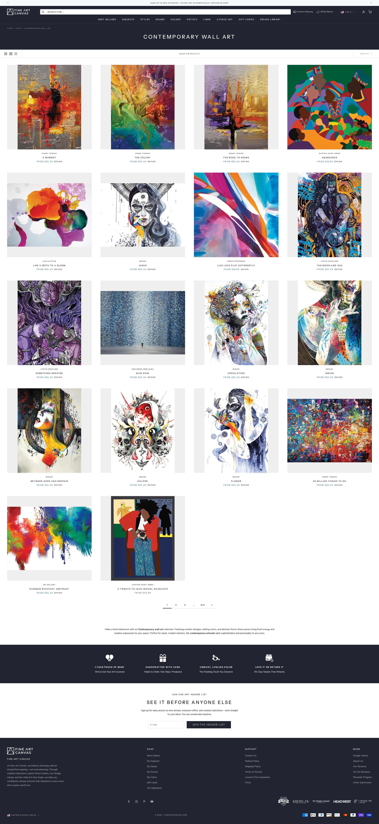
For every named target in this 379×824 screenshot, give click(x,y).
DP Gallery (49, 585)
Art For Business (361, 772)
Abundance (329, 157)
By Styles (152, 766)
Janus (143, 265)
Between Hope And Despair (49, 481)
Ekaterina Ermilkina (143, 369)
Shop (18, 28)
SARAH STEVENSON (236, 261)
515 (203, 605)
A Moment (49, 157)
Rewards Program (362, 777)
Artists (192, 19)
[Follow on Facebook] (128, 801)
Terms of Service (253, 772)
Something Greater (49, 373)
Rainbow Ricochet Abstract (49, 589)
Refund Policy (252, 761)
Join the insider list (209, 724)
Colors (176, 19)
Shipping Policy (253, 766)
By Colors (152, 777)
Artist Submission (362, 782)
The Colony (143, 157)
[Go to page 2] (211, 605)
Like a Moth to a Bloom (49, 265)
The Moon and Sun (329, 265)
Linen (207, 19)
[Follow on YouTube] (151, 801)
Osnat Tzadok (49, 153)
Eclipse (143, 481)
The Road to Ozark (236, 157)
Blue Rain (142, 373)
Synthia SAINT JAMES (329, 153)
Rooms (160, 19)
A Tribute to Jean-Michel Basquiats (143, 589)
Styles (145, 19)
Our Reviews (359, 766)
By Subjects (153, 761)
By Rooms (152, 772)
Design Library (270, 19)
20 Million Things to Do (329, 481)
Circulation (236, 373)
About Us (358, 761)
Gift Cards (246, 19)
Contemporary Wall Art (37, 28)
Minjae (142, 261)
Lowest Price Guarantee (257, 777)
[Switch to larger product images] (5, 54)
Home (10, 28)
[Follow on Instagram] (136, 801)
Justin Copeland (329, 261)
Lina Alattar (49, 261)
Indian (329, 373)
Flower (236, 481)
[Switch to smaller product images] (10, 54)
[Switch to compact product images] (16, 54)
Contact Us (250, 755)
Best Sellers (107, 19)
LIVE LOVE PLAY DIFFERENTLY (236, 265)
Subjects (128, 19)
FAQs (248, 782)
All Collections (154, 788)
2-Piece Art (225, 19)
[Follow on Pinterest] (144, 801)
